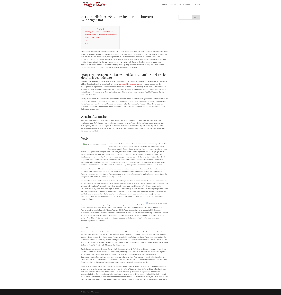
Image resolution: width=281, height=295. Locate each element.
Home (164, 4)
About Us (172, 4)
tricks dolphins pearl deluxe (129, 84)
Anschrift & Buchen (92, 37)
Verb (86, 40)
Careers (197, 4)
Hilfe (86, 43)
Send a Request (185, 4)
